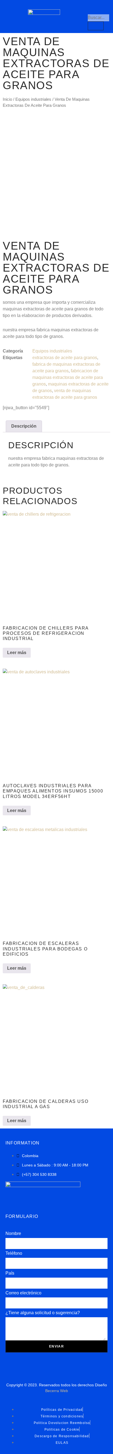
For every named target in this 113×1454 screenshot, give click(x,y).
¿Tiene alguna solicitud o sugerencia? (42, 1312)
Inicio (7, 99)
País (9, 1273)
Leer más (16, 652)
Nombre (13, 1233)
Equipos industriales (33, 99)
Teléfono (13, 1253)
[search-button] (96, 25)
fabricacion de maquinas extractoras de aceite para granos (67, 377)
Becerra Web (56, 1391)
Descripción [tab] (23, 426)
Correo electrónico (23, 1293)
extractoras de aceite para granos (64, 357)
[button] (14, 16)
